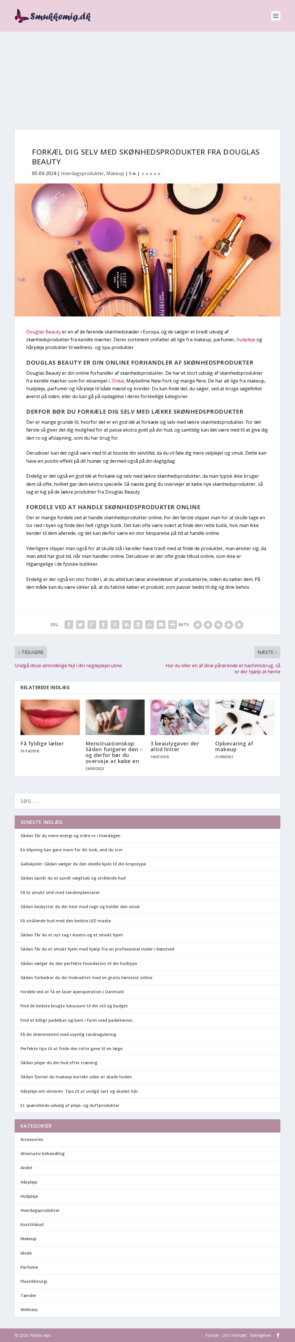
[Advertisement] (147, 75)
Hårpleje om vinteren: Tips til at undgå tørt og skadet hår (79, 1091)
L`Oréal (116, 381)
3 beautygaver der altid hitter (174, 746)
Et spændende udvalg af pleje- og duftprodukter (69, 1105)
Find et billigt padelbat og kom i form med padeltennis (76, 1020)
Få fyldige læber (42, 743)
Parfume (29, 1267)
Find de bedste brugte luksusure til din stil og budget (74, 1006)
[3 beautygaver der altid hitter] (179, 717)
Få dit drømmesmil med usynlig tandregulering (68, 1034)
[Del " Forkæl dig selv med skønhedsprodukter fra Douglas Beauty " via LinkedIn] (126, 624)
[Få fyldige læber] (50, 717)
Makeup (115, 173)
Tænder (28, 1295)
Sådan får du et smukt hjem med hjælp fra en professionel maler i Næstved (97, 949)
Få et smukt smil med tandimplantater (60, 892)
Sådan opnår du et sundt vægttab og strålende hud (73, 878)
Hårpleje (28, 1182)
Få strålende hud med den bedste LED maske (65, 920)
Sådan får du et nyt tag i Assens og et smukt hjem (71, 935)
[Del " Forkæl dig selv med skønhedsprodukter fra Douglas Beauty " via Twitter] (80, 624)
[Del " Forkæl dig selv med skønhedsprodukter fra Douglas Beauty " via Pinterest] (115, 624)
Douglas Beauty (43, 332)
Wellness (29, 1309)
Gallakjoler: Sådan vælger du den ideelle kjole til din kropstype (83, 864)
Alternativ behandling (42, 1153)
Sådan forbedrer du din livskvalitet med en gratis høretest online (86, 977)
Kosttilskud (32, 1224)
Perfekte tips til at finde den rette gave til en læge (71, 1048)
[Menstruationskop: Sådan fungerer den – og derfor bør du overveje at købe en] (115, 717)
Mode (26, 1253)
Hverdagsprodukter (82, 173)
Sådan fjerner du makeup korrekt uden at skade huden (76, 1076)
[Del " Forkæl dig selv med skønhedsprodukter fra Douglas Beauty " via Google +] (92, 624)
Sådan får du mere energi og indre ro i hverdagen (70, 835)
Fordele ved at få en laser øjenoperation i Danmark (72, 991)
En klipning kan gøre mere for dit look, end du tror (71, 849)
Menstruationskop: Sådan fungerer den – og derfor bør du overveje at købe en (114, 752)
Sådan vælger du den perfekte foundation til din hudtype (78, 963)
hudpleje (246, 339)
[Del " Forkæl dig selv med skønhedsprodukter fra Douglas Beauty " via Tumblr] (103, 624)
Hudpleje (29, 1196)
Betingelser (260, 1335)
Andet (26, 1167)
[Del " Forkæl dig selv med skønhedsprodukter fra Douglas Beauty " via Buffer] (138, 624)
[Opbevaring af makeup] (244, 717)
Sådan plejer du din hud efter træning (58, 1062)
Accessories (31, 1139)
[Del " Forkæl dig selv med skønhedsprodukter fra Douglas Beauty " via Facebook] (69, 624)
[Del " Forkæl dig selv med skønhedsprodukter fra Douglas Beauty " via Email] (161, 624)
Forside (212, 1335)
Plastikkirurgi (33, 1281)
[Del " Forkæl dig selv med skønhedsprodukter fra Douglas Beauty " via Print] (172, 624)
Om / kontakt (234, 1335)
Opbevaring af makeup (234, 746)
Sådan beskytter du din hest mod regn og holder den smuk (80, 906)
